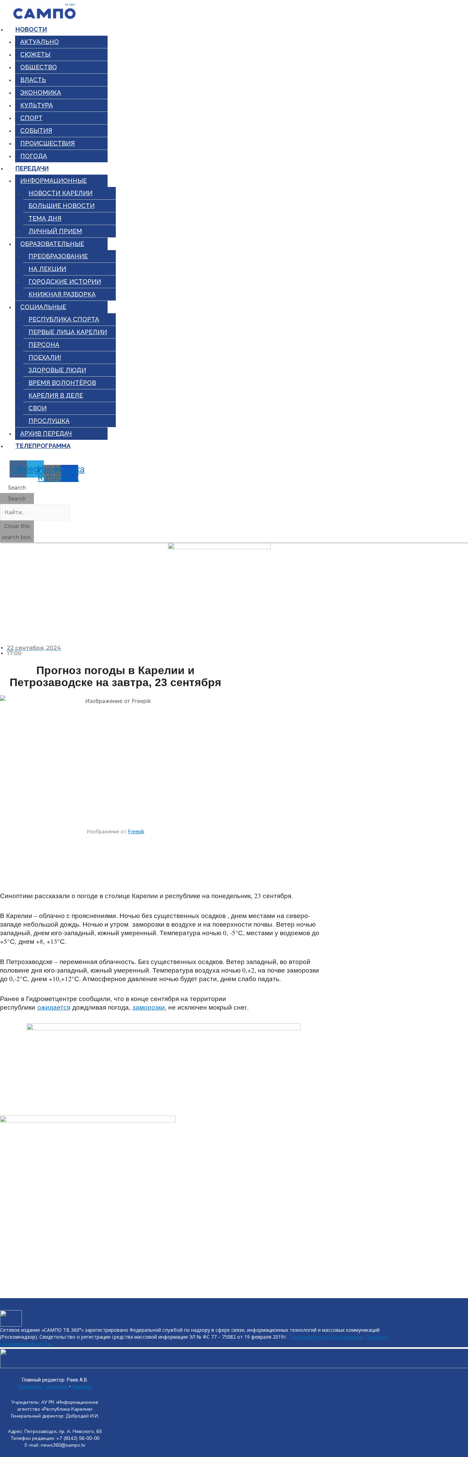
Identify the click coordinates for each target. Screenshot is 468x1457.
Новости (31, 29)
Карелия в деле (55, 395)
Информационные (53, 180)
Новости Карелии (60, 193)
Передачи (32, 168)
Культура (36, 105)
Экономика (40, 92)
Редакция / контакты (42, 1387)
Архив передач (46, 433)
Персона (43, 344)
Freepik (136, 831)
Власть (33, 79)
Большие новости (61, 205)
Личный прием (55, 231)
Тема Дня (44, 218)
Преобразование (58, 256)
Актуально (39, 41)
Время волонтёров (62, 382)
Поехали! (44, 357)
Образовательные (52, 243)
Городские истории (64, 281)
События (36, 130)
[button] (17, 487)
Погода (33, 156)
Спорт (31, 117)
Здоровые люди (57, 370)
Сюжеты (35, 54)
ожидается (53, 1007)
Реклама (82, 1387)
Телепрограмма (43, 445)
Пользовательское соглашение (325, 1336)
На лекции (47, 268)
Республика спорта (63, 319)
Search (17, 498)
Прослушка (49, 420)
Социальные (43, 306)
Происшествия (47, 143)
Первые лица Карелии (67, 332)
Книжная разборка (62, 294)
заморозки (149, 1007)
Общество (38, 67)
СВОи (37, 408)
